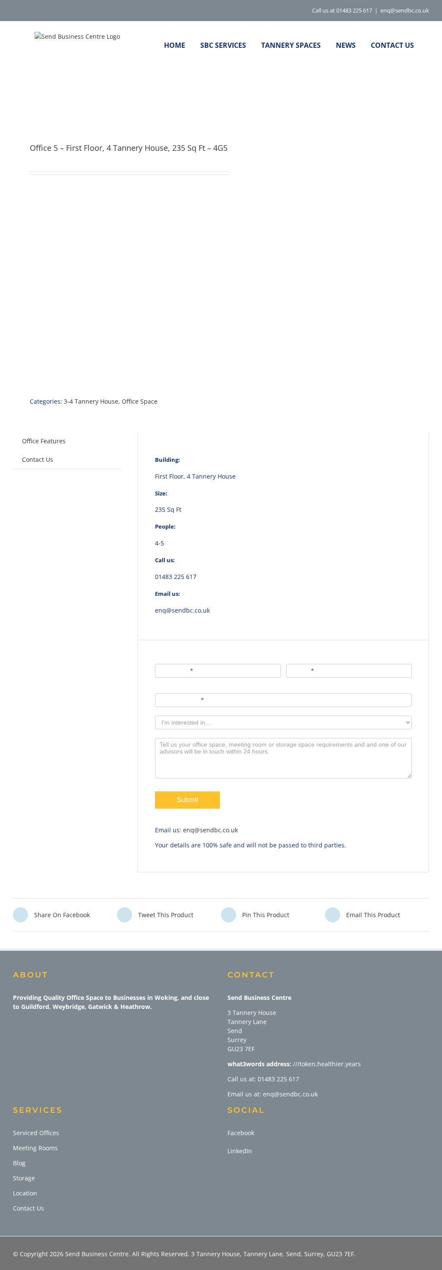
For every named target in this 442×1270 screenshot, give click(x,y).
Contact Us (37, 459)
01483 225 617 (175, 577)
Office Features (44, 441)
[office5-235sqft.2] (113, 107)
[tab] (44, 441)
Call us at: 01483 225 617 (263, 1079)
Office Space (140, 401)
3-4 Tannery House (91, 401)
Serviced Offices (36, 1133)
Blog (19, 1163)
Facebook (240, 1133)
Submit (187, 799)
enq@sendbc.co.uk (404, 10)
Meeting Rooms (35, 1148)
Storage (24, 1178)
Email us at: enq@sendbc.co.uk (272, 1094)
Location (25, 1193)
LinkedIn (239, 1151)
